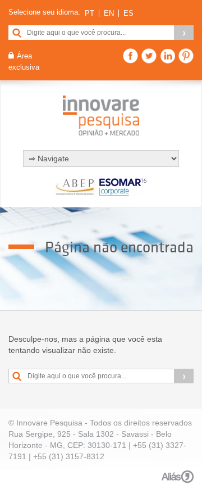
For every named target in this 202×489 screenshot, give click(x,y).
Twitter (149, 56)
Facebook (130, 56)
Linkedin (167, 56)
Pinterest (186, 56)
